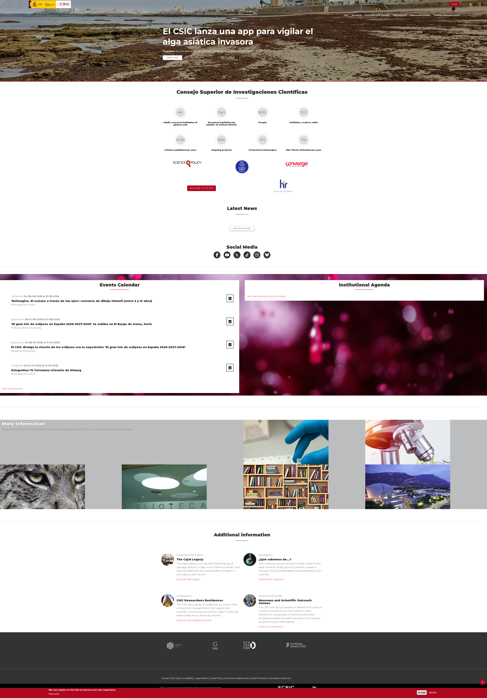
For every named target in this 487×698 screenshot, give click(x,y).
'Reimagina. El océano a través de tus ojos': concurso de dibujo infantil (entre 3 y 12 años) (81, 301)
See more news (242, 228)
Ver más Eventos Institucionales (266, 296)
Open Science (419, 4)
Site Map (175, 678)
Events (405, 4)
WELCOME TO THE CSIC (201, 188)
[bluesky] (267, 255)
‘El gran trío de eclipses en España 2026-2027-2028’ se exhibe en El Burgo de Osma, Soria (81, 324)
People (262, 122)
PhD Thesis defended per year (303, 150)
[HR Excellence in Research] (314, 687)
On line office (433, 4)
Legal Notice (201, 678)
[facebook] (217, 255)
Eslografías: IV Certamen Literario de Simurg (46, 370)
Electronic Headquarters (237, 678)
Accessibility (187, 678)
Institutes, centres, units (304, 122)
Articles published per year (180, 150)
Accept (422, 692)
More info (54, 693)
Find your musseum (271, 626)
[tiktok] (247, 255)
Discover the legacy (188, 579)
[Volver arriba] (482, 682)
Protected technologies (262, 150)
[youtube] (227, 255)
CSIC (346, 15)
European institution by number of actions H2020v (221, 123)
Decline (433, 692)
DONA (454, 4)
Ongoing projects (221, 150)
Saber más (172, 57)
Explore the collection (272, 579)
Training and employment (446, 15)
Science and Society (420, 15)
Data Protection (259, 678)
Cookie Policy (216, 678)
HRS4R (444, 4)
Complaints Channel (279, 678)
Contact (165, 678)
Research (356, 15)
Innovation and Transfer (377, 15)
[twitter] (237, 255)
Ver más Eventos (13, 388)
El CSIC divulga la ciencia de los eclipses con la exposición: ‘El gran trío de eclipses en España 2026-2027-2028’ (98, 347)
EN (463, 4)
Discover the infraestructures (194, 620)
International (399, 15)
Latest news (393, 4)
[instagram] (257, 255)
